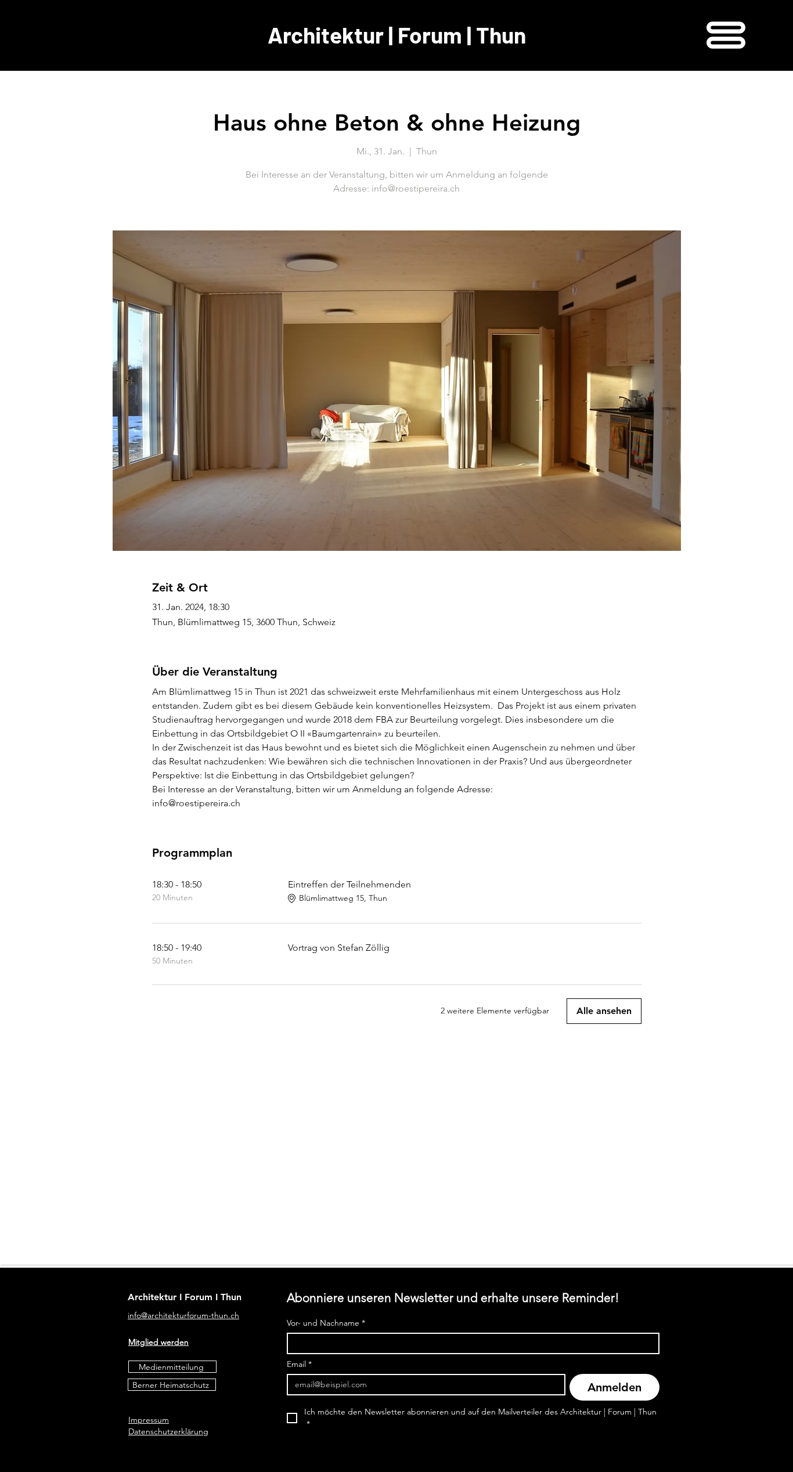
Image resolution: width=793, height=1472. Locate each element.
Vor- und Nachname (326, 1323)
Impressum (148, 1420)
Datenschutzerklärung (168, 1431)
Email (299, 1364)
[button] (726, 35)
